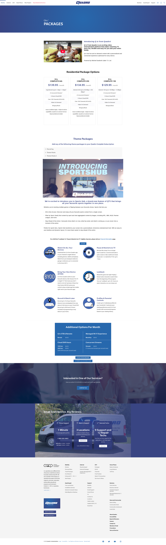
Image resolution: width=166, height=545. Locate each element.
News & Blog (113, 502)
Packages (97, 467)
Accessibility (113, 516)
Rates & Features (114, 467)
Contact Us (83, 388)
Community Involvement (116, 507)
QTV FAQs (83, 243)
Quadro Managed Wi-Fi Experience (85, 472)
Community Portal (114, 504)
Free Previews (98, 473)
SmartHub (89, 505)
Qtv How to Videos (99, 478)
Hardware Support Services (114, 490)
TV (88, 494)
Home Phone (90, 492)
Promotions (113, 528)
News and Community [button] (115, 500)
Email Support (90, 489)
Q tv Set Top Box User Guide (83, 357)
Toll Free (112, 471)
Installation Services (70, 487)
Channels (97, 471)
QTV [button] (14, 2)
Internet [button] (9, 2)
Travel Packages (69, 471)
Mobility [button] (3, 2)
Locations (89, 499)
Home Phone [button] (19, 2)
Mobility (89, 485)
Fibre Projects (28, 2)
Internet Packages (84, 469)
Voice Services (113, 485)
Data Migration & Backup (71, 492)
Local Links (112, 509)
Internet (89, 487)
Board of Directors (114, 519)
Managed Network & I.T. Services (116, 494)
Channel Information (106, 239)
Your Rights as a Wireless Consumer (75, 541)
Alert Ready (68, 478)
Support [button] (153, 2)
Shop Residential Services (39, 2)
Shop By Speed (83, 467)
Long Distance (113, 469)
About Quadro (113, 514)
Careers (112, 521)
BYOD (96, 469)
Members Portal (114, 525)
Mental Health (87, 541)
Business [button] (139, 2)
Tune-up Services (69, 485)
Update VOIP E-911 (92, 503)
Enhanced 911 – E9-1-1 (70, 476)
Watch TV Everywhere (100, 476)
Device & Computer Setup (71, 489)
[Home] (83, 3)
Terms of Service (114, 530)
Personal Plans (68, 469)
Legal (60, 541)
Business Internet (114, 487)
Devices (67, 467)
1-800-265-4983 (62, 438)
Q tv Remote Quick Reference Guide (83, 360)
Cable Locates (90, 501)
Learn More (46, 490)
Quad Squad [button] (146, 2)
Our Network (68, 473)
